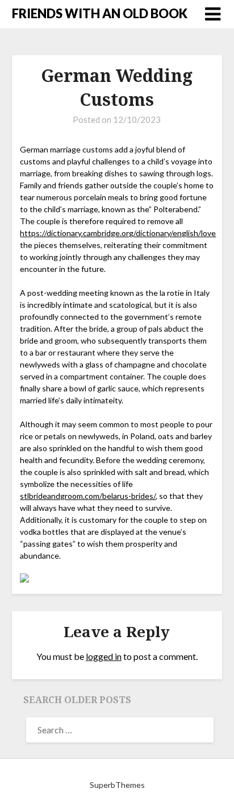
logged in (104, 656)
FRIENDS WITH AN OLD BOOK (99, 13)
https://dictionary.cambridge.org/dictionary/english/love (118, 233)
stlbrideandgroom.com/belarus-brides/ (88, 496)
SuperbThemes (117, 785)
